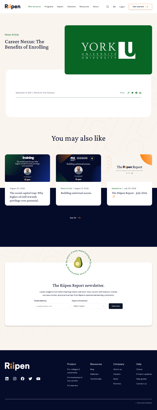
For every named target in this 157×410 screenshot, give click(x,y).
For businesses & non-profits (75, 379)
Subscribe (116, 306)
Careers (116, 374)
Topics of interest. (80, 301)
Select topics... (80, 306)
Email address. (40, 301)
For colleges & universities (73, 371)
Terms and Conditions (144, 403)
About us (117, 369)
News (115, 379)
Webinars (94, 374)
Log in (122, 6)
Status (139, 369)
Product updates (144, 374)
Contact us (141, 383)
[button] (34, 6)
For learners (72, 385)
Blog (92, 369)
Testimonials (95, 379)
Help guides (141, 379)
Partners (117, 383)
